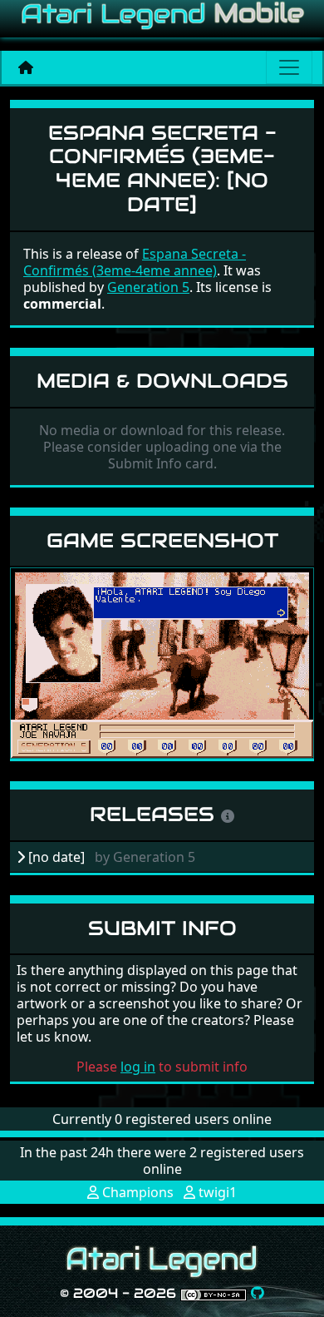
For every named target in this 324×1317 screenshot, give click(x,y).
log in (137, 1066)
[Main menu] (289, 67)
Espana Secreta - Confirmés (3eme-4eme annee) (134, 262)
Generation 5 (148, 287)
